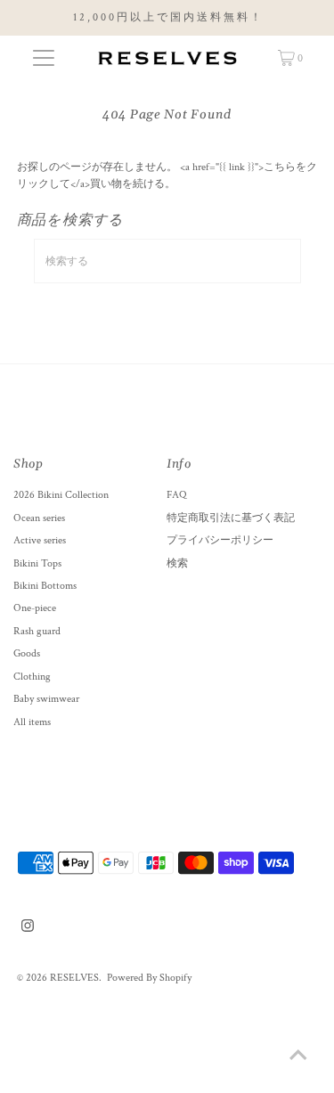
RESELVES (74, 977)
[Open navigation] (43, 58)
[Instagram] (27, 929)
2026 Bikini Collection (61, 495)
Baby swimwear (46, 699)
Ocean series (39, 518)
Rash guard (37, 631)
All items (32, 722)
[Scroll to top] (298, 1057)
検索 (177, 563)
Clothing (32, 676)
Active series (39, 540)
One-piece (34, 608)
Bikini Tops (37, 563)
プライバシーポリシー (220, 540)
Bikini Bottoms (45, 585)
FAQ (176, 495)
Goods (26, 653)
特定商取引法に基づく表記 (231, 518)
